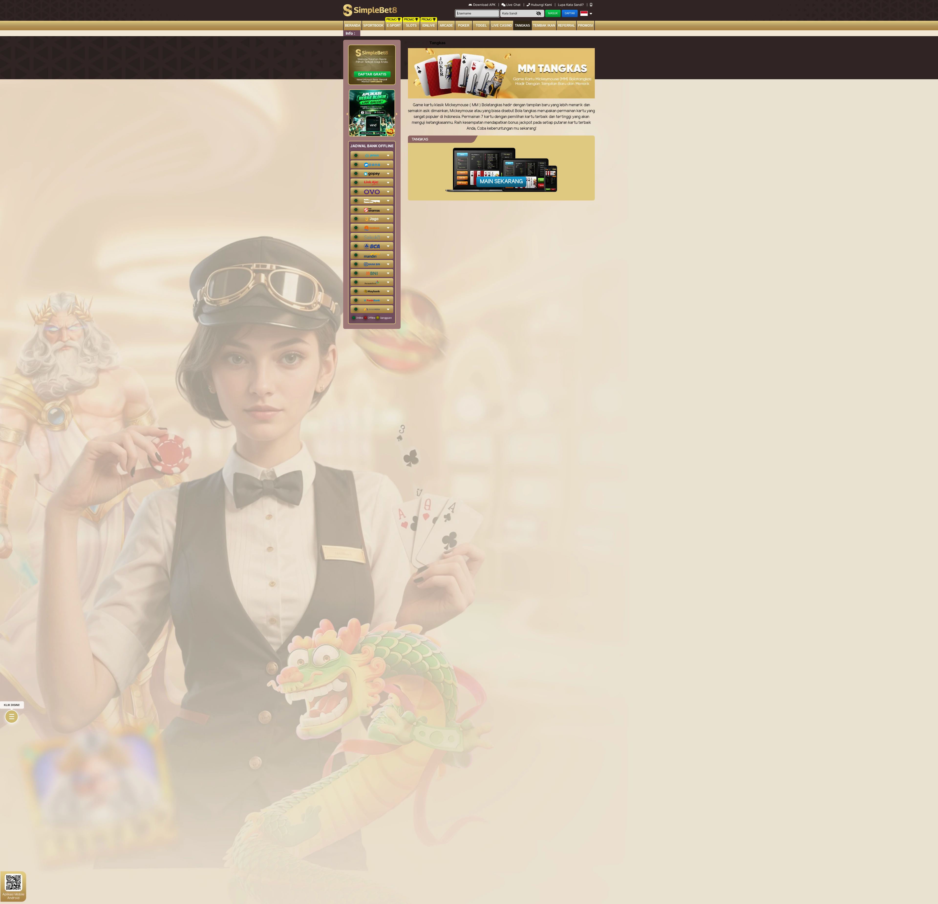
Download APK (484, 5)
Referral (566, 25)
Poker (463, 25)
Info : (350, 33)
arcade (446, 25)
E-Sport (394, 25)
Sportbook (373, 25)
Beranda (352, 25)
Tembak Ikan (544, 25)
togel (481, 25)
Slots (411, 25)
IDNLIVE (428, 25)
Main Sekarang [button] (501, 182)
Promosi (585, 25)
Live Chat (513, 5)
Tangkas (522, 25)
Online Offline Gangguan (373, 317)
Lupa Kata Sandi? (571, 5)
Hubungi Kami (541, 5)
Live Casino (501, 25)
